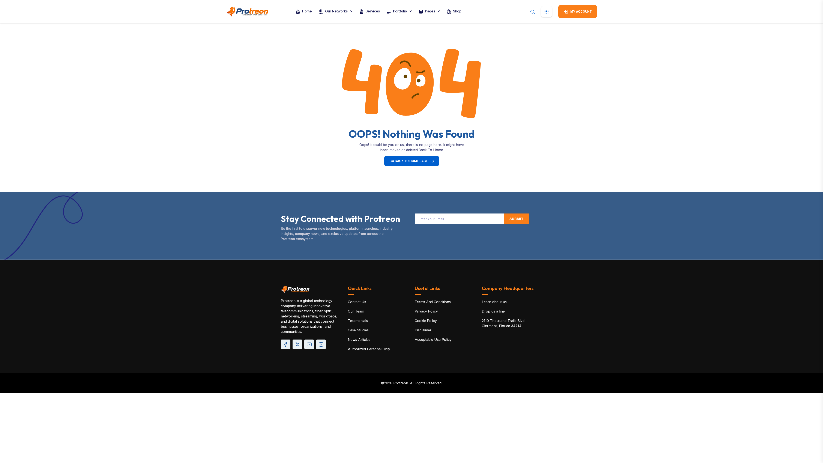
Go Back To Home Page (408, 161)
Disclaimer (423, 330)
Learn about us (494, 302)
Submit (516, 219)
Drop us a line (493, 311)
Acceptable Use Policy (433, 339)
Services (372, 11)
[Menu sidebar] (546, 11)
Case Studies (358, 330)
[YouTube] (309, 344)
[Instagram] (321, 344)
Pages (430, 11)
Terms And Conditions (433, 302)
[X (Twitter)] (297, 344)
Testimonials (358, 321)
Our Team (356, 311)
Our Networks (336, 11)
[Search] (532, 11)
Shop (456, 11)
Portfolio (400, 11)
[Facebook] (285, 344)
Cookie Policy (426, 321)
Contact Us (357, 302)
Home (306, 11)
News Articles (359, 339)
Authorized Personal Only (369, 349)
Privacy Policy (426, 311)
